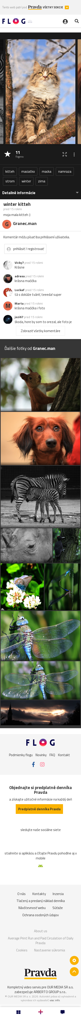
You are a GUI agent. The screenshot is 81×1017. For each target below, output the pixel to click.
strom (10, 181)
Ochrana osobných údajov (40, 915)
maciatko (28, 171)
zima (41, 181)
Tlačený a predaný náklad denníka (40, 900)
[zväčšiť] (65, 154)
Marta (19, 303)
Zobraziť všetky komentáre (40, 330)
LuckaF (20, 290)
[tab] (40, 190)
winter (26, 181)
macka (46, 171)
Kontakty (39, 893)
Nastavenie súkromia (49, 950)
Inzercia (58, 893)
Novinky (41, 754)
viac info (55, 1000)
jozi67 (19, 317)
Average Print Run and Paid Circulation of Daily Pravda (40, 941)
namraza (64, 171)
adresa (20, 276)
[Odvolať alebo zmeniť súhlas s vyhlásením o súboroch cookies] (74, 960)
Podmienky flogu (21, 754)
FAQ (52, 754)
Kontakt (64, 754)
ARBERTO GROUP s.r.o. (50, 991)
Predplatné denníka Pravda (39, 809)
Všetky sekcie (53, 7)
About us (40, 931)
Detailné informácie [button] (18, 193)
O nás (21, 893)
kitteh (9, 171)
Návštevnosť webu (32, 907)
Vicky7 (19, 262)
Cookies (21, 950)
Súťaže (57, 907)
